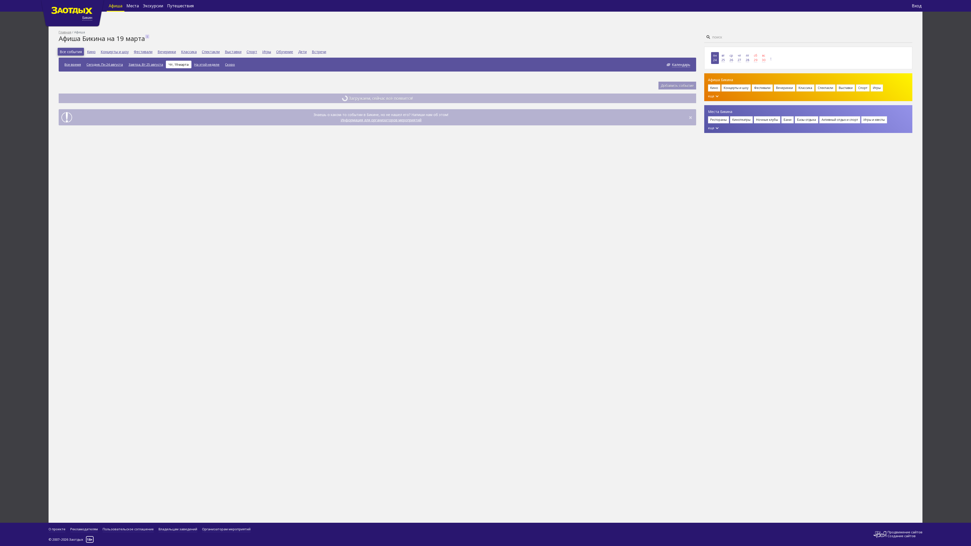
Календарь (681, 64)
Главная (65, 32)
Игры (266, 51)
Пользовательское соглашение (128, 529)
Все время (72, 64)
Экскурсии (153, 6)
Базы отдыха (806, 120)
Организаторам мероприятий (226, 529)
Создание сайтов (902, 536)
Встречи (319, 51)
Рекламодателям (84, 529)
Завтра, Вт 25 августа (145, 64)
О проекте (57, 529)
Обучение (284, 51)
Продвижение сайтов (905, 532)
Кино (91, 51)
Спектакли (211, 51)
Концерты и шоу (115, 51)
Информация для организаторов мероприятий (381, 120)
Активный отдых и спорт (840, 120)
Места (132, 6)
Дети (302, 51)
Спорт (252, 51)
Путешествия (180, 6)
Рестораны (718, 120)
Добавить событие (677, 85)
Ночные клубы (767, 120)
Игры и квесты (874, 120)
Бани (787, 120)
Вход (917, 6)
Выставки (233, 51)
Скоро (230, 64)
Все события (71, 51)
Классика (189, 51)
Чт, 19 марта (179, 64)
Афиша (115, 6)
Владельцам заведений (178, 529)
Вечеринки (167, 51)
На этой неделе (206, 64)
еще (711, 96)
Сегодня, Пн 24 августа (104, 64)
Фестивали (143, 51)
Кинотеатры (741, 120)
